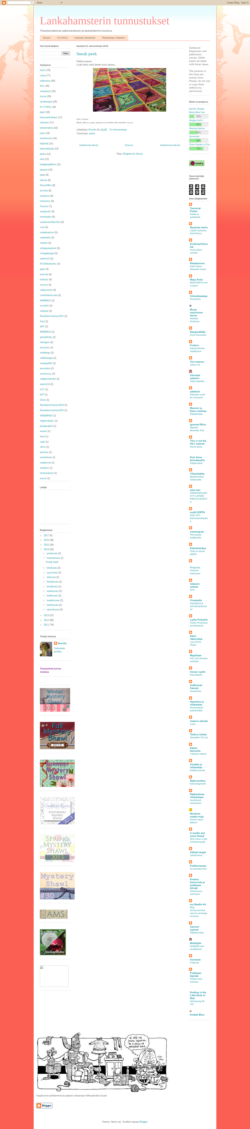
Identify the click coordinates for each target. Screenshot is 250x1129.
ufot (42, 159)
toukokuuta (53, 591)
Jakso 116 (195, 365)
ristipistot (45, 195)
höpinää (44, 143)
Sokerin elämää (199, 721)
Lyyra (192, 724)
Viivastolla (196, 600)
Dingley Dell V (196, 120)
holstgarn (45, 342)
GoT (42, 389)
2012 (47, 620)
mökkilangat (46, 358)
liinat (42, 436)
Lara (42, 227)
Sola (42, 321)
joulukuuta (52, 553)
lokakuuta (52, 567)
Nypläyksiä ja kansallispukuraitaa (198, 606)
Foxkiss (194, 345)
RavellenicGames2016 (52, 410)
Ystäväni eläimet (198, 754)
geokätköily (46, 337)
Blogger (143, 1121)
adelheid (195, 391)
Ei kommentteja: (119, 129)
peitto (92, 133)
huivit (43, 70)
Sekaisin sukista (195, 585)
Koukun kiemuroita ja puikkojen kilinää (197, 884)
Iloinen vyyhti (197, 672)
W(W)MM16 (46, 415)
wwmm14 (45, 384)
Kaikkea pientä (197, 770)
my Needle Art (198, 904)
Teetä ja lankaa (198, 734)
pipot (42, 112)
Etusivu (47, 38)
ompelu (44, 242)
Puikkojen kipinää (195, 974)
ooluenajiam (197, 531)
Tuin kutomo (197, 361)
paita (42, 174)
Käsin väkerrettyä (196, 637)
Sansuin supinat (194, 928)
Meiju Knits (196, 279)
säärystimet (46, 290)
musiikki (44, 305)
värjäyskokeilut (48, 378)
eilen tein (195, 490)
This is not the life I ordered (198, 442)
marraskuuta (54, 558)
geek (42, 269)
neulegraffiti (46, 363)
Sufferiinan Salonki (196, 687)
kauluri (43, 431)
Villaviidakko (197, 473)
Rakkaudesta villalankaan (197, 796)
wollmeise (45, 80)
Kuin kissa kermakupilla (197, 459)
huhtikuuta (52, 595)
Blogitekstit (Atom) (133, 153)
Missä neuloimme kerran (196, 312)
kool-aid (44, 274)
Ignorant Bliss (198, 424)
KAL (42, 86)
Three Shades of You (199, 144)
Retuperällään (198, 332)
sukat (43, 75)
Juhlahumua (196, 855)
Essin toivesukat (198, 335)
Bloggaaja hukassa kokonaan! (195, 570)
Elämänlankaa (198, 548)
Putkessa (194, 962)
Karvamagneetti (198, 783)
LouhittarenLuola (48, 295)
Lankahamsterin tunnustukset (104, 21)
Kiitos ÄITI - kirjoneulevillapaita (199, 518)
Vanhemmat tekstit (170, 145)
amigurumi (45, 211)
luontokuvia (46, 138)
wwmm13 (45, 258)
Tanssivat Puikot (195, 210)
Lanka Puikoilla (199, 619)
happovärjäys (47, 420)
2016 (47, 540)
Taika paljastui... (198, 381)
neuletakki (45, 237)
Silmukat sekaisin (195, 377)
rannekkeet (46, 457)
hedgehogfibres (48, 164)
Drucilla (62, 643)
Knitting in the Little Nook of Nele (198, 995)
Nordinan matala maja (197, 815)
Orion (43, 399)
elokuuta (51, 577)
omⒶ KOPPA (197, 512)
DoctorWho (46, 185)
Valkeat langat (198, 852)
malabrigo (45, 352)
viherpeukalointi (48, 248)
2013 (47, 615)
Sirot (192, 590)
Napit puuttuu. (198, 780)
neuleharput (46, 101)
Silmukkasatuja (198, 296)
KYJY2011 (62, 38)
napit (42, 441)
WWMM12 (45, 300)
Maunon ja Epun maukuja (198, 409)
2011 (47, 624)
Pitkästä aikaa (197, 932)
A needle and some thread (197, 834)
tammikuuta (53, 609)
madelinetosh (47, 232)
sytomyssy (46, 373)
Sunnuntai (194, 136)
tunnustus (45, 201)
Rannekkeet (196, 675)
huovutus (45, 347)
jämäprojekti (46, 426)
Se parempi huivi (198, 869)
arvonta (44, 190)
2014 (47, 549)
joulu (42, 133)
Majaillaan (196, 655)
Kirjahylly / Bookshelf (84, 38)
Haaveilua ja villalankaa (197, 703)
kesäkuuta (52, 586)
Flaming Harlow (197, 128)
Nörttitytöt (195, 943)
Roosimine (195, 299)
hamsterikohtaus (48, 117)
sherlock (44, 468)
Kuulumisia (195, 691)
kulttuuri (44, 279)
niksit (43, 446)
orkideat (44, 311)
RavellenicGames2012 (52, 316)
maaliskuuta (53, 600)
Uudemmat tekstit (88, 145)
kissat (43, 96)
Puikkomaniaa (198, 865)
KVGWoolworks (48, 263)
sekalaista (45, 91)
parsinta (44, 452)
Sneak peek (87, 53)
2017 (47, 535)
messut (44, 284)
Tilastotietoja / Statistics (113, 38)
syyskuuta (52, 572)
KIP (42, 394)
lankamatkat (46, 127)
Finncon (44, 206)
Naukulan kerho (199, 227)
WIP (42, 326)
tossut (43, 478)
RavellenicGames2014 (52, 405)
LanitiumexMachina (50, 222)
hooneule (195, 959)
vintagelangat (47, 253)
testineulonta (46, 473)
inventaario (45, 216)
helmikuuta (53, 605)
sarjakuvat (45, 462)
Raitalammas (197, 263)
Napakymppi (196, 414)
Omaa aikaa (196, 446)
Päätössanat (196, 463)
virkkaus (44, 122)
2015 (47, 544)
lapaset (44, 169)
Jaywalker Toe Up (199, 737)
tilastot (43, 180)
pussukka (45, 368)
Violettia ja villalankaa (196, 766)
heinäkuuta (53, 581)
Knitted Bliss (197, 1014)
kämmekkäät (47, 148)
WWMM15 (45, 331)
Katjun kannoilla (195, 749)
